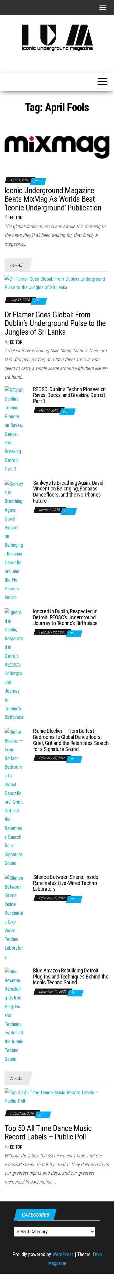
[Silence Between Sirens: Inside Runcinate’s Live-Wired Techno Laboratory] (14, 917)
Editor (16, 217)
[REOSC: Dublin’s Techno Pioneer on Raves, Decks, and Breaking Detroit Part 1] (14, 429)
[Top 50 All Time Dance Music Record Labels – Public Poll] (57, 1097)
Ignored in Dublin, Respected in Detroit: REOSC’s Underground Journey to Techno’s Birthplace (65, 617)
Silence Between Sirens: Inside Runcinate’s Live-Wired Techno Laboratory (65, 883)
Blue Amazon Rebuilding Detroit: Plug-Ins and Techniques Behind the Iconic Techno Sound (71, 976)
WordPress (63, 1254)
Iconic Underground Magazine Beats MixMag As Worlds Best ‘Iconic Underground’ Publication (53, 199)
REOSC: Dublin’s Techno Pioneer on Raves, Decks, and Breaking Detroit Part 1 (69, 395)
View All (15, 265)
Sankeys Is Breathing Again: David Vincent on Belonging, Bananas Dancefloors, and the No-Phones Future (68, 492)
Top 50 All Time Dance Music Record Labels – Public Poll (48, 1133)
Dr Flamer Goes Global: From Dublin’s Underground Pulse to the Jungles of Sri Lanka (55, 323)
